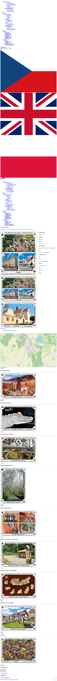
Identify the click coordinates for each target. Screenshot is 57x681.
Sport (8, 18)
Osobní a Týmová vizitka (11, 4)
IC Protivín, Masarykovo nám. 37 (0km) (10, 330)
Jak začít (4, 1)
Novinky (4, 30)
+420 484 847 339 (3, 673)
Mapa (4, 12)
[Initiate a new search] (55, 335)
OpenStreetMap (53, 366)
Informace (4, 39)
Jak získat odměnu (10, 5)
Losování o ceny (10, 7)
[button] (2, 335)
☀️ (1, 49)
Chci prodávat (9, 9)
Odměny (8, 6)
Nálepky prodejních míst (11, 29)
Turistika (8, 15)
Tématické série (10, 20)
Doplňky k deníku (10, 24)
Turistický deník (10, 23)
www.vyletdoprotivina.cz (43, 261)
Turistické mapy (10, 26)
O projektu (4, 31)
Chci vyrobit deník (10, 11)
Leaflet (49, 366)
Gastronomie (9, 17)
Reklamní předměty (10, 28)
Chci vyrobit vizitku (10, 10)
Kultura (8, 16)
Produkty (4, 13)
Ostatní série (9, 21)
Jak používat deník (10, 3)
